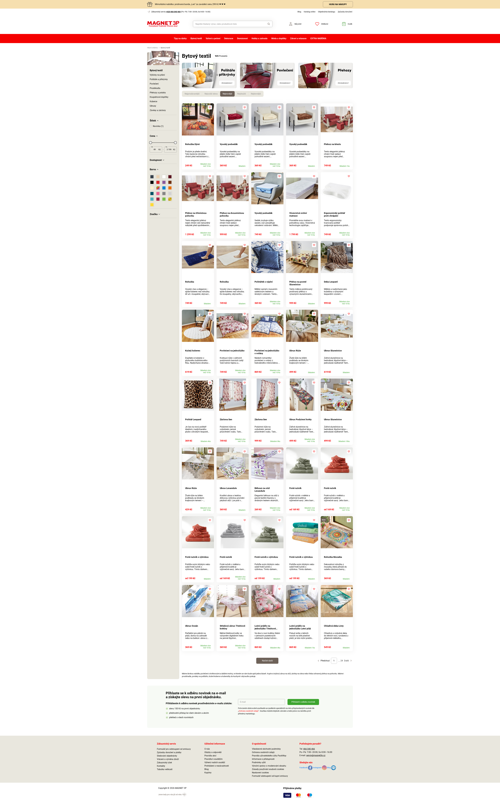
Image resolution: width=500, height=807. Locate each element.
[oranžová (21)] (170, 188)
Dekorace (228, 38)
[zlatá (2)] (170, 199)
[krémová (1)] (152, 188)
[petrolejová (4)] (152, 193)
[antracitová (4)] (152, 177)
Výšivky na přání (157, 75)
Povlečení (154, 84)
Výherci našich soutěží (214, 762)
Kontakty (161, 766)
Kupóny (207, 772)
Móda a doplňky (278, 38)
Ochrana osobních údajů (263, 752)
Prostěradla (155, 88)
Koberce (153, 101)
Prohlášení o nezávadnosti (216, 766)
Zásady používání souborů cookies (268, 769)
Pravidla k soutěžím (213, 759)
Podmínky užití (259, 762)
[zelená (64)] (164, 199)
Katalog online (309, 12)
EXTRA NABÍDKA (318, 38)
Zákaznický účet (164, 762)
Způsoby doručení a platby (169, 752)
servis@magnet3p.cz (315, 755)
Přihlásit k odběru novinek (303, 702)
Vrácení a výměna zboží (168, 759)
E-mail (243, 702)
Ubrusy (153, 106)
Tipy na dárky (180, 38)
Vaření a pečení (213, 38)
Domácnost (242, 38)
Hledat (266, 24)
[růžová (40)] (158, 193)
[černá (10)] (152, 182)
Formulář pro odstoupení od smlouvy (174, 749)
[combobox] (226, 24)
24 (341, 660)
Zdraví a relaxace (298, 38)
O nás (207, 749)
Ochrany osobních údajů (248, 711)
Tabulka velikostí (164, 769)
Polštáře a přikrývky (159, 79)
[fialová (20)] (164, 182)
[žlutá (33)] (152, 204)
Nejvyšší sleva (211, 94)
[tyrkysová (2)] (152, 199)
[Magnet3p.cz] (163, 24)
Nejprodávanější (192, 94)
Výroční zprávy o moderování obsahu (269, 766)
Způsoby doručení (345, 12)
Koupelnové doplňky (159, 97)
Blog (299, 12)
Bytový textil (196, 38)
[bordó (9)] (170, 177)
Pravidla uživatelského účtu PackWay (269, 755)
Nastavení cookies (260, 772)
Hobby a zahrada (259, 38)
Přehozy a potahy (158, 92)
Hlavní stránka (152, 48)
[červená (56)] (158, 182)
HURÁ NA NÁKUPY (338, 4)
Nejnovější (227, 94)
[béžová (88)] (158, 177)
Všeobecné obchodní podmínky (266, 749)
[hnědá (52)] (170, 182)
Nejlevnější (256, 94)
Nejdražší (241, 94)
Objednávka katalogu (326, 12)
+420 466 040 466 (173, 12)
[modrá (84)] (164, 188)
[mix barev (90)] (158, 188)
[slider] (150, 142)
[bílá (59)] (164, 177)
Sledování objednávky (167, 756)
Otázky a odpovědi (212, 752)
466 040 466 (309, 749)
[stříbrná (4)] (170, 193)
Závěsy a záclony (158, 110)
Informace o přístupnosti (263, 759)
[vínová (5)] (158, 199)
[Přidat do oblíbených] (210, 107)
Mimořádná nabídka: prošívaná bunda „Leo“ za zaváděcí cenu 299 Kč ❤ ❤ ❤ (190, 4)
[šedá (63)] (164, 193)
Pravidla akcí (210, 755)
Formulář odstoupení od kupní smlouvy (270, 776)
